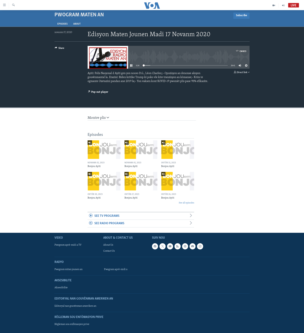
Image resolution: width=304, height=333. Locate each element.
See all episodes (186, 203)
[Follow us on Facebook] (155, 246)
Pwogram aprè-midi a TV (68, 245)
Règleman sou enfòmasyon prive (71, 324)
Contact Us (109, 251)
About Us (108, 245)
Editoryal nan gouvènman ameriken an (75, 306)
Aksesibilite (61, 287)
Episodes (62, 24)
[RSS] (177, 246)
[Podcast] (185, 246)
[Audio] (283, 5)
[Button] (59, 49)
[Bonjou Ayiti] (104, 149)
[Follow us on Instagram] (200, 246)
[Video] (274, 5)
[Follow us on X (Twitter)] (162, 246)
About (77, 24)
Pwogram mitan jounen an (68, 269)
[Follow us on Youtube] (170, 246)
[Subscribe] (193, 246)
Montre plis (97, 118)
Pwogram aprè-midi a (115, 269)
